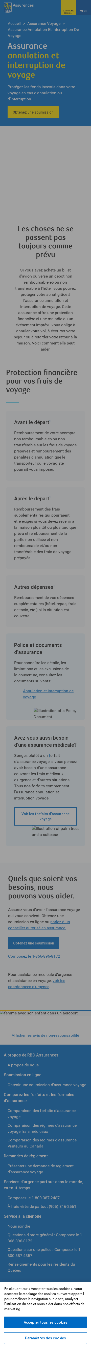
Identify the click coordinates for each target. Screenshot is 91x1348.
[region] (45, 1315)
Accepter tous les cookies (45, 1322)
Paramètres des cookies (45, 1338)
